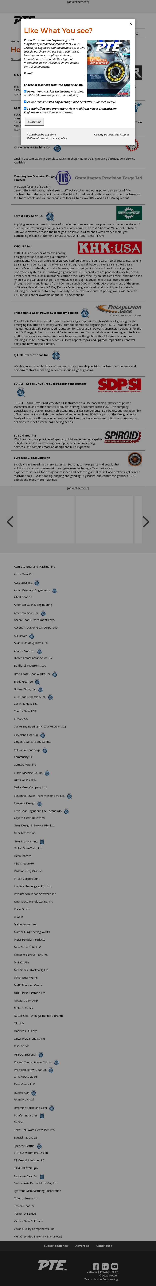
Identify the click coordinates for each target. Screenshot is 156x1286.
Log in (125, 134)
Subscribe (34, 122)
